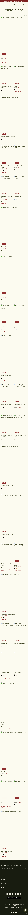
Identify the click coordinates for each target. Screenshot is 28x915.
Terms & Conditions (9, 907)
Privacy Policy (19, 907)
